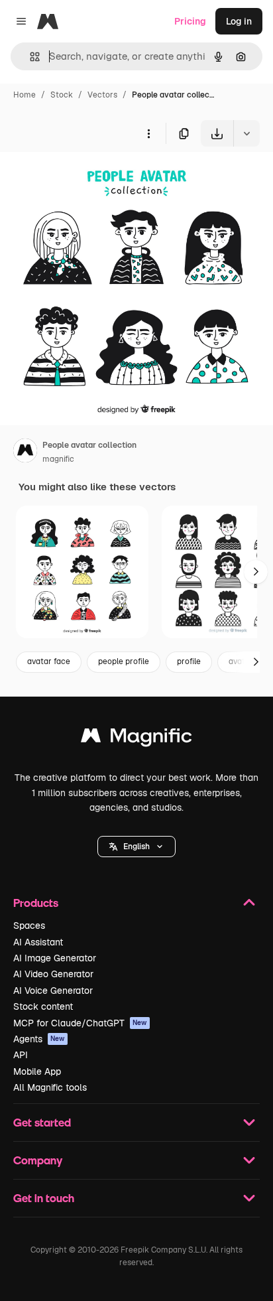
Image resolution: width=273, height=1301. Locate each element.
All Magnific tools (50, 1087)
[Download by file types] (246, 133)
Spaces (29, 925)
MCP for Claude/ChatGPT (80, 1023)
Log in (239, 21)
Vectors (102, 95)
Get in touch (43, 1198)
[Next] (256, 572)
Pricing (190, 21)
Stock (61, 95)
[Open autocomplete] (29, 57)
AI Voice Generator (53, 990)
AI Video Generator (53, 974)
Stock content (43, 1006)
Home (24, 95)
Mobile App (37, 1071)
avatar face (48, 661)
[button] (136, 846)
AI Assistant (38, 942)
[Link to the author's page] (25, 452)
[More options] (148, 133)
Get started (42, 1122)
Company (37, 1160)
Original (84, 177)
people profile (123, 661)
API (20, 1055)
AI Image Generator (54, 958)
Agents (39, 1039)
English (136, 846)
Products (35, 903)
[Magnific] (136, 738)
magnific (58, 459)
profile (189, 661)
